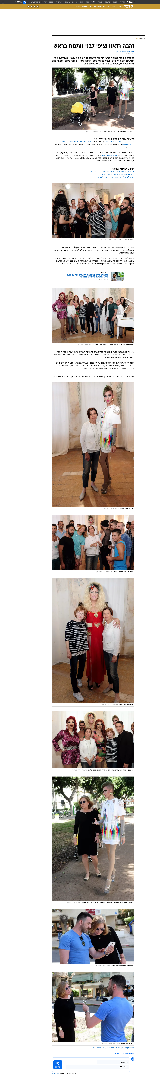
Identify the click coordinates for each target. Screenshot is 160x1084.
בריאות (74, 2)
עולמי (108, 6)
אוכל (81, 2)
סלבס (93, 2)
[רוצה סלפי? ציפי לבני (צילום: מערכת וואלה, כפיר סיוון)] (93, 1009)
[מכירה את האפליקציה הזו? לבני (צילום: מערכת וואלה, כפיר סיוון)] (93, 938)
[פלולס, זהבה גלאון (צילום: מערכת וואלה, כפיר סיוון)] (93, 446)
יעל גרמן (124, 1048)
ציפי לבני (117, 1048)
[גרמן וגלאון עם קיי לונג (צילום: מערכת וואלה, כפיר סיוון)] (93, 642)
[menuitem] (121, 2)
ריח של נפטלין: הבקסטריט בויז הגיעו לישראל (115, 177)
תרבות (100, 2)
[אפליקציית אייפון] (34, 6)
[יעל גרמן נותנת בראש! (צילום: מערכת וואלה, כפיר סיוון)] (93, 212)
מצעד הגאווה (110, 1048)
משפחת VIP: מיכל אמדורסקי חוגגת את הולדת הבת (112, 172)
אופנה (51, 2)
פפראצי (84, 6)
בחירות (107, 2)
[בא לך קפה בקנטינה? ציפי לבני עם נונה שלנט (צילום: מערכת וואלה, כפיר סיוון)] (93, 100)
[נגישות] (3, 2)
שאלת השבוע (92, 6)
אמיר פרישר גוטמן (99, 1048)
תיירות (67, 2)
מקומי (119, 6)
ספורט (115, 2)
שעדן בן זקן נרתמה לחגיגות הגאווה (119, 142)
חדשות (122, 2)
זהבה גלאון (130, 1048)
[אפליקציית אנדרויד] (37, 6)
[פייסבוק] (28, 6)
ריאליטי (113, 6)
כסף (87, 2)
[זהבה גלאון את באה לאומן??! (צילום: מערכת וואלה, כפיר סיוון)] (93, 544)
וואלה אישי (101, 6)
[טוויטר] (31, 6)
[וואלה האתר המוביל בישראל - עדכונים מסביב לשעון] (130, 2)
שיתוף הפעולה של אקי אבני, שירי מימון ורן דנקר (114, 175)
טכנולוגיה (59, 2)
